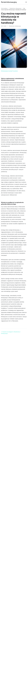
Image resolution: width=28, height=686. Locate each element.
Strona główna (4, 8)
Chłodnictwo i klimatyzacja (15, 8)
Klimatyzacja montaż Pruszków (9, 71)
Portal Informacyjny (9, 2)
